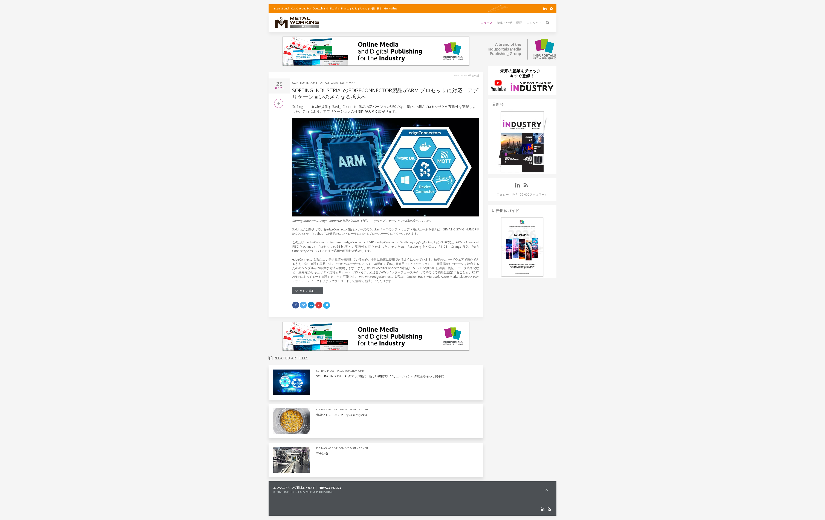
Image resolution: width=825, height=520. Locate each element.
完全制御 (322, 453)
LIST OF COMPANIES (287, 496)
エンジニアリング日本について (294, 488)
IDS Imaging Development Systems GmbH (342, 409)
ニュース (487, 23)
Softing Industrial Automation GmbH (324, 83)
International (281, 8)
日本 (379, 8)
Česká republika (301, 8)
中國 (372, 8)
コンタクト (534, 23)
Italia (354, 8)
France (345, 8)
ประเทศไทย (390, 8)
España (334, 8)
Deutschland (320, 8)
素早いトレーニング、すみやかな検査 (341, 415)
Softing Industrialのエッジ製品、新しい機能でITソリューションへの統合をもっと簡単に (380, 376)
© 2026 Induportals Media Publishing (303, 492)
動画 (519, 23)
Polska (363, 8)
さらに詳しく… (309, 291)
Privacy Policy (329, 488)
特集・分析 (504, 23)
